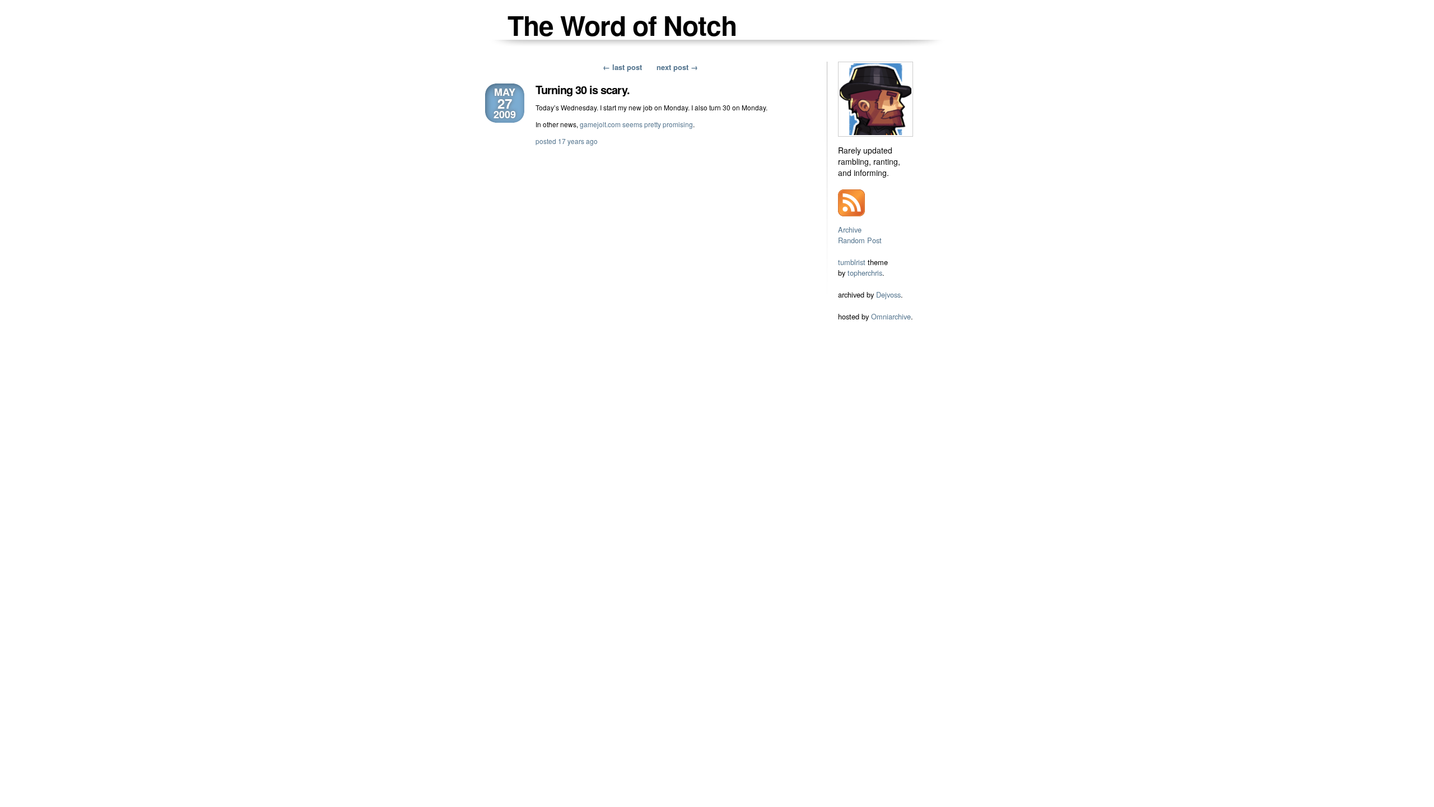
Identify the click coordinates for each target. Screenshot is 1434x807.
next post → (677, 67)
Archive (850, 229)
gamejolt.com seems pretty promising (636, 124)
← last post (622, 67)
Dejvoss (888, 294)
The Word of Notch (622, 25)
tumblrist (851, 262)
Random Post (860, 240)
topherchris (865, 272)
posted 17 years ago (567, 141)
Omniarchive (891, 316)
